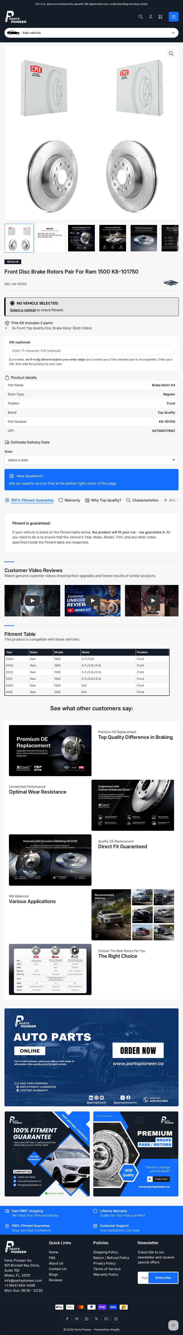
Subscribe (163, 1277)
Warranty (72, 500)
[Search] (141, 17)
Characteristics (145, 500)
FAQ (52, 1258)
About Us (56, 1263)
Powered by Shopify (107, 1329)
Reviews (55, 1280)
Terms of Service (107, 1269)
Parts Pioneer (83, 1329)
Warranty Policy (105, 1274)
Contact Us (58, 1269)
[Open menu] (174, 17)
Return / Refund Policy (111, 1258)
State (8, 451)
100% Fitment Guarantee (32, 500)
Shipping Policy (105, 1252)
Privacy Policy (104, 1263)
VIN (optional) (19, 342)
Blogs (53, 1274)
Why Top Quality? (106, 500)
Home (53, 1252)
